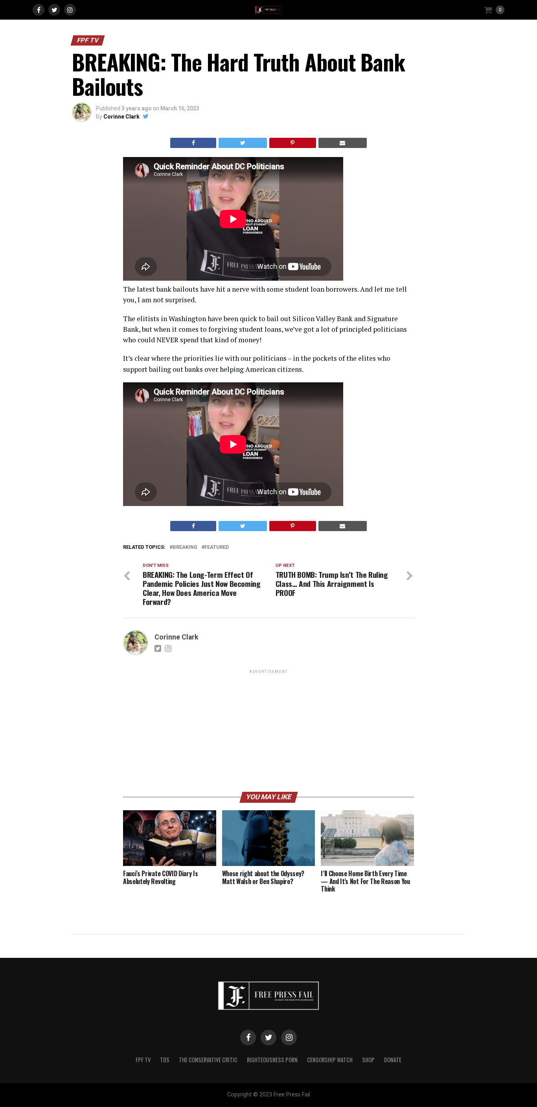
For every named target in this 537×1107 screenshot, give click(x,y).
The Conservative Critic (208, 1060)
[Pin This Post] (292, 143)
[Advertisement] (268, 730)
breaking (185, 547)
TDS (164, 1060)
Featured (216, 547)
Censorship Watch (330, 1060)
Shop (368, 1060)
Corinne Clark (121, 116)
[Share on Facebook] (193, 143)
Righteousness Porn (272, 1060)
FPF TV (143, 1060)
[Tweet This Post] (243, 143)
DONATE (392, 1060)
